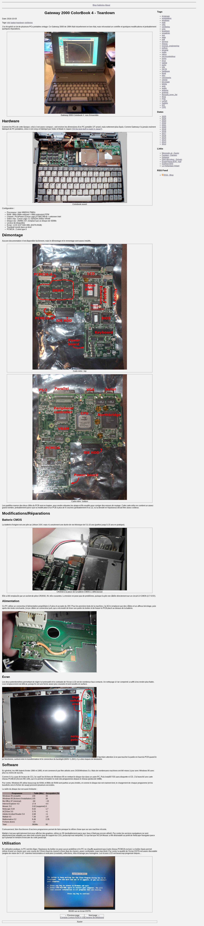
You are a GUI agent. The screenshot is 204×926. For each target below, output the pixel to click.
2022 (164, 123)
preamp (165, 50)
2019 (164, 129)
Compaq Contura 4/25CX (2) (72, 917)
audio (164, 88)
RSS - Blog (168, 175)
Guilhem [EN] (167, 164)
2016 (164, 136)
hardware (166, 71)
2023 (164, 121)
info (8, 23)
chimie (164, 80)
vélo (163, 25)
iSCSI (164, 69)
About (107, 5)
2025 (164, 116)
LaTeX (164, 101)
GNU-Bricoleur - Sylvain (172, 159)
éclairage (166, 16)
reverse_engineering (170, 46)
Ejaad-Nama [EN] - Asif (171, 162)
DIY (163, 105)
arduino (165, 90)
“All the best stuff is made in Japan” (86, 129)
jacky (164, 65)
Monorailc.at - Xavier (170, 153)
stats (164, 37)
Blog (95, 5)
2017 (164, 133)
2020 (164, 127)
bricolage (166, 82)
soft (163, 39)
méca (164, 54)
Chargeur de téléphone (94, 917)
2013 (164, 142)
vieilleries (29, 23)
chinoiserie (166, 78)
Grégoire (165, 157)
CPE (164, 107)
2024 (164, 119)
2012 (164, 144)
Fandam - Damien (169, 155)
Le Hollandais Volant (170, 166)
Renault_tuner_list (169, 95)
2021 (164, 125)
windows (165, 20)
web (163, 23)
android (165, 92)
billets (164, 84)
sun (163, 35)
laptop (13, 23)
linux (164, 61)
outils (164, 52)
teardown (20, 23)
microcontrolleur (168, 56)
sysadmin (166, 33)
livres (164, 59)
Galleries (101, 5)
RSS (164, 97)
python (165, 48)
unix (163, 29)
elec (163, 76)
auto (164, 86)
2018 (164, 131)
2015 (164, 138)
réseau (165, 44)
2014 (164, 140)
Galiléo (165, 103)
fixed (164, 73)
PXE (164, 99)
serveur (165, 42)
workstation (166, 18)
